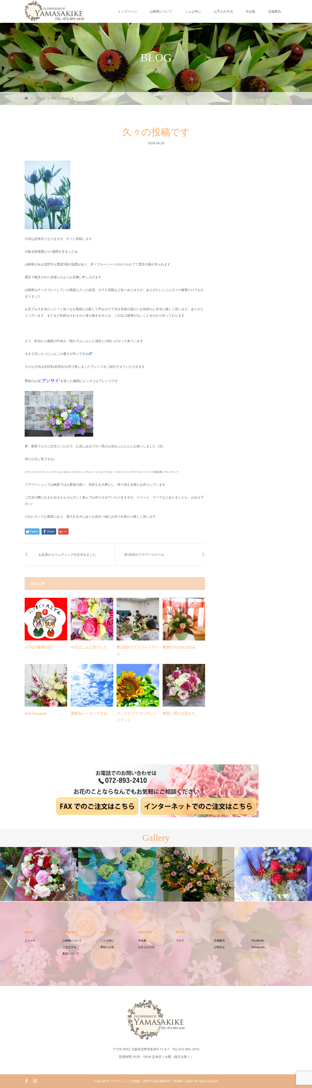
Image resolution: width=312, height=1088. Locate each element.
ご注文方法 (69, 947)
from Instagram (36, 713)
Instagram (258, 947)
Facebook (257, 940)
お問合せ (219, 947)
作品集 (250, 11)
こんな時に (193, 11)
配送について (71, 953)
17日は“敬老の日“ (39, 647)
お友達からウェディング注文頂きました (67, 554)
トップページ (127, 11)
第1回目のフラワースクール (144, 554)
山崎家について (161, 11)
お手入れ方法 (223, 11)
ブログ (180, 940)
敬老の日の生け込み (179, 647)
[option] (39, 874)
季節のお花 (107, 947)
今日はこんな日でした (89, 647)
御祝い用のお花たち (179, 713)
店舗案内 (274, 11)
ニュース (30, 940)
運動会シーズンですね (89, 713)
